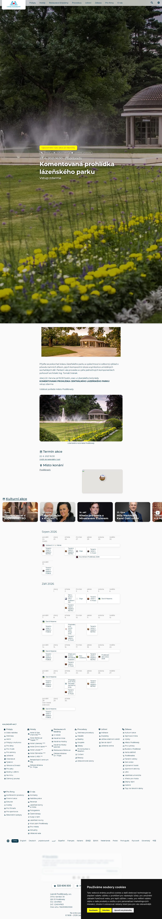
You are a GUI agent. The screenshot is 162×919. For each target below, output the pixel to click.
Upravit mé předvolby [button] (123, 910)
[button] (102, 477)
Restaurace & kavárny (58, 3)
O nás (120, 3)
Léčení (88, 3)
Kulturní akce (62, 153)
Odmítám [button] (106, 910)
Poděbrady (73, 158)
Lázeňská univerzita (82, 153)
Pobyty (32, 3)
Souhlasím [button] (93, 910)
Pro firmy (109, 3)
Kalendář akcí (9, 724)
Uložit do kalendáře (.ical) (49, 459)
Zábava (98, 3)
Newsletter (51, 856)
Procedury (76, 3)
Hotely (42, 3)
